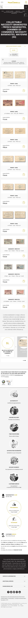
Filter (13, 50)
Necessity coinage (9, 11)
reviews (7, 376)
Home (2, 11)
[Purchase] (23, 90)
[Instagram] (17, 592)
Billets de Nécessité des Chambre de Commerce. (13, 12)
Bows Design (9, 607)
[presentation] (3, 360)
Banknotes (18, 11)
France (23, 11)
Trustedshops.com (18, 375)
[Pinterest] (14, 592)
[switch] (9, 384)
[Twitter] (11, 592)
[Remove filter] (10, 55)
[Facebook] (8, 592)
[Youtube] (19, 592)
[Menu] (12, 380)
